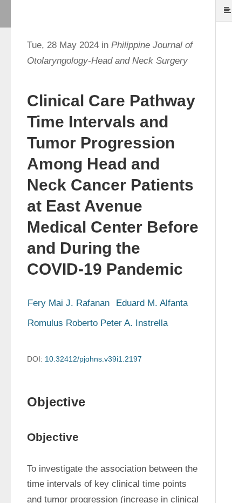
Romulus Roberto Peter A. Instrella (98, 323)
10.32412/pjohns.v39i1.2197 (93, 359)
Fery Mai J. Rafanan (69, 303)
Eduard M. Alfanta (152, 303)
